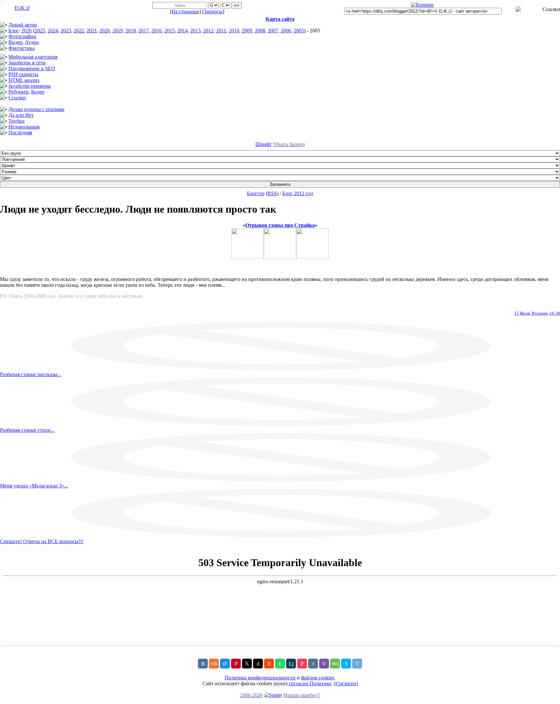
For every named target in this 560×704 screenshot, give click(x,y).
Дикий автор (22, 25)
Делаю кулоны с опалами (36, 109)
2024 (53, 30)
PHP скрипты (23, 74)
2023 (66, 30)
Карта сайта (280, 19)
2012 (208, 30)
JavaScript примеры (29, 86)
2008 (260, 30)
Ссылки (17, 97)
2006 (286, 30)
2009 (247, 30)
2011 (221, 30)
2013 (195, 30)
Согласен (346, 683)
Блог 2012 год (297, 193)
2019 (117, 30)
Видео (15, 42)
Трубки (16, 121)
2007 (273, 30)
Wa (335, 664)
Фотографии (22, 36)
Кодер (37, 92)
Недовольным (24, 126)
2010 (234, 30)
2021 (92, 30)
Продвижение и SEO (31, 68)
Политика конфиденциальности (260, 677)
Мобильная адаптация (32, 57)
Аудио (32, 42)
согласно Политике (310, 683)
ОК (214, 664)
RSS (272, 193)
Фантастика (21, 48)
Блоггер (255, 193)
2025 (40, 30)
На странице (185, 11)
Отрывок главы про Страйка (280, 225)
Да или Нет (21, 115)
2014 (182, 30)
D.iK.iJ (22, 8)
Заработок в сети (27, 62)
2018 (130, 30)
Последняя (20, 132)
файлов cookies (317, 677)
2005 (299, 30)
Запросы (213, 11)
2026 (26, 30)
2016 (156, 30)
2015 (169, 30)
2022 (79, 30)
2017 (143, 30)
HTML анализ (23, 80)
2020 (104, 30)
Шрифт (263, 144)
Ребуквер (18, 92)
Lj (291, 664)
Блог (13, 30)
